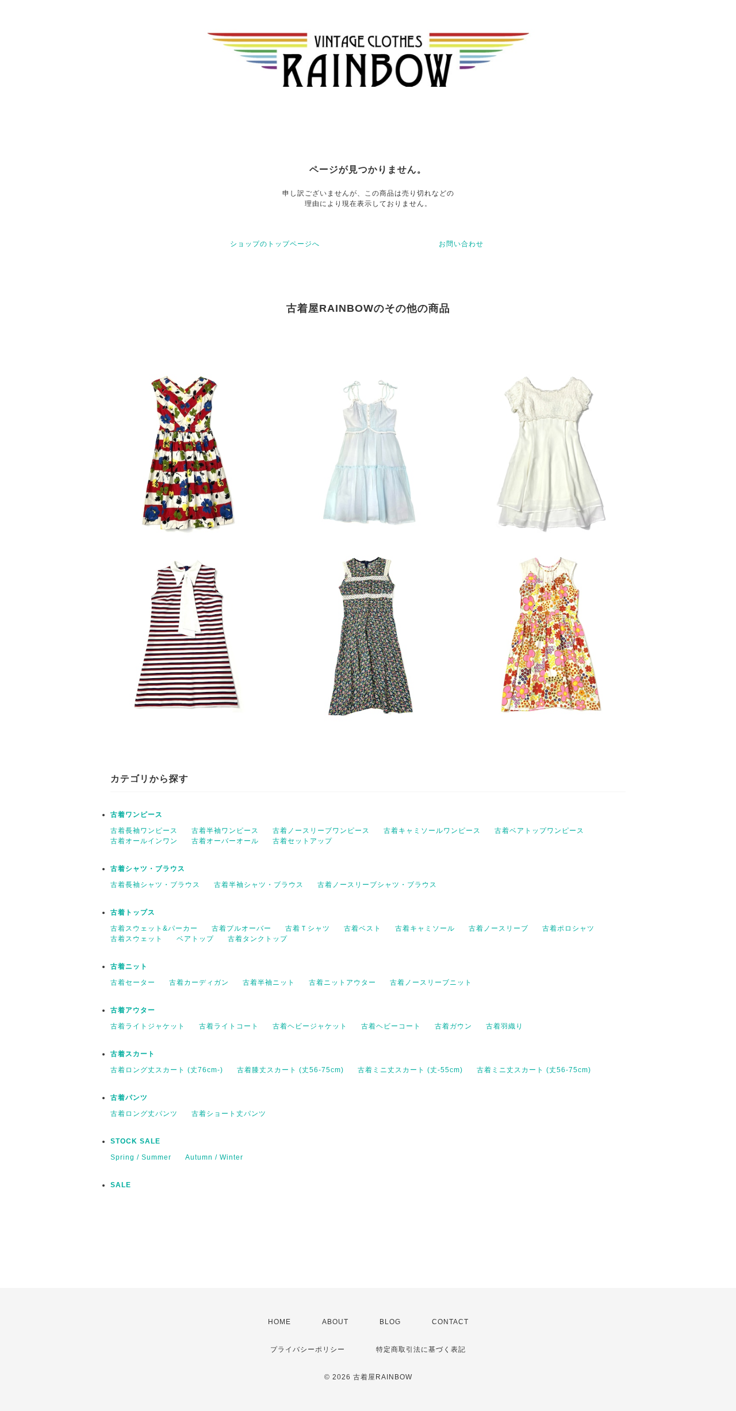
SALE (120, 1185)
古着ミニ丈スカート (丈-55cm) (410, 1070)
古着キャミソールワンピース (432, 831)
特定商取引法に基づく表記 (421, 1349)
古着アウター (132, 1010)
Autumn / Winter (214, 1157)
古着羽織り (504, 1026)
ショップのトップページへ (275, 244)
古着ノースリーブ (498, 928)
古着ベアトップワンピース (539, 831)
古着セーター (132, 982)
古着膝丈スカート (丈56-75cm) (290, 1070)
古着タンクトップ (258, 939)
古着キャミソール (425, 928)
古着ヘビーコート (391, 1026)
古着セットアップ (302, 841)
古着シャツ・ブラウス (147, 869)
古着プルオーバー (241, 928)
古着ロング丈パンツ (144, 1114)
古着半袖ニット (269, 982)
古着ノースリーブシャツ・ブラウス (377, 885)
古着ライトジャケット (147, 1026)
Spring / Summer (140, 1157)
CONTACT (450, 1322)
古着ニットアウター (342, 982)
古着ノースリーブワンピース (321, 831)
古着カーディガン (199, 982)
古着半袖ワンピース (225, 831)
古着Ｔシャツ (307, 928)
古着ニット (129, 966)
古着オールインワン (144, 841)
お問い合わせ (461, 244)
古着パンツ (129, 1097)
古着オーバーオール (225, 841)
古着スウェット (136, 939)
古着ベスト (362, 928)
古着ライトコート (229, 1026)
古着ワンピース (136, 814)
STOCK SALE (135, 1141)
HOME (279, 1322)
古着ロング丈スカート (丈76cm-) (166, 1070)
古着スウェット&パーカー (154, 928)
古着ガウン (453, 1026)
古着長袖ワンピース (144, 831)
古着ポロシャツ (568, 928)
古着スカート (132, 1054)
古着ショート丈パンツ (228, 1114)
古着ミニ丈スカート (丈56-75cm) (534, 1070)
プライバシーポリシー (307, 1349)
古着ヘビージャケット (310, 1026)
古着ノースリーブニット (431, 982)
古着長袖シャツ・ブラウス (155, 885)
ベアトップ (195, 939)
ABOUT (335, 1322)
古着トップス (132, 912)
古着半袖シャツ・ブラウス (259, 885)
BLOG (390, 1322)
